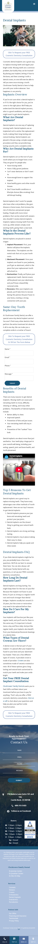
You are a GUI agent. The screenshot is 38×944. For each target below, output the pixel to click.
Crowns (21, 660)
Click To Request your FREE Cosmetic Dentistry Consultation (19, 54)
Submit (12, 383)
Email (7, 357)
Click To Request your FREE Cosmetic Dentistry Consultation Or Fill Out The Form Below (19, 339)
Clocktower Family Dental (13, 686)
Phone (8, 365)
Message (9, 374)
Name (7, 349)
